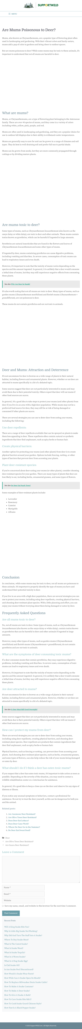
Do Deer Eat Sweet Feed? (19, 830)
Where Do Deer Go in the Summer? (24, 827)
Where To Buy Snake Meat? (16, 940)
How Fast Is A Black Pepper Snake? (20, 1008)
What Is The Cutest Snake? (16, 944)
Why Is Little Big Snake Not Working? (21, 931)
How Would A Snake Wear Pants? (19, 974)
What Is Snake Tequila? (14, 952)
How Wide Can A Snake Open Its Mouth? (22, 978)
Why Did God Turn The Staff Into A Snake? (23, 935)
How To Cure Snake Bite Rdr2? (18, 999)
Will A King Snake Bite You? (16, 927)
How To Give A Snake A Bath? (17, 995)
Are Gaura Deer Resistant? (17, 845)
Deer (7, 838)
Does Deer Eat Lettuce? (18, 820)
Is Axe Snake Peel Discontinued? (19, 969)
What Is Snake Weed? (13, 948)
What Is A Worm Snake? (15, 957)
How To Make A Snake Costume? (19, 986)
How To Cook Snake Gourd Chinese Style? (23, 1003)
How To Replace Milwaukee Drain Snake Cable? (26, 982)
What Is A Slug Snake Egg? (16, 961)
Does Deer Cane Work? (18, 824)
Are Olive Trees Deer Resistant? (22, 817)
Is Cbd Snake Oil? (12, 965)
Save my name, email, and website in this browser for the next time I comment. (40, 906)
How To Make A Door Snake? (17, 991)
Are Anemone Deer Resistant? (22, 814)
